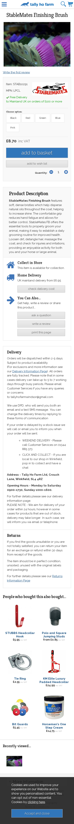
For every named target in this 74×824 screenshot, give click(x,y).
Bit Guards (20, 724)
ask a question (41, 315)
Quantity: (41, 172)
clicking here (36, 802)
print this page (41, 332)
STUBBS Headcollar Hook (20, 634)
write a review (41, 324)
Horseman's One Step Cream (54, 726)
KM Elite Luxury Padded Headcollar (54, 680)
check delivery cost (41, 289)
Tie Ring (20, 678)
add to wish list (37, 163)
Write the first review (16, 72)
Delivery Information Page (29, 371)
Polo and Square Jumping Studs (54, 634)
